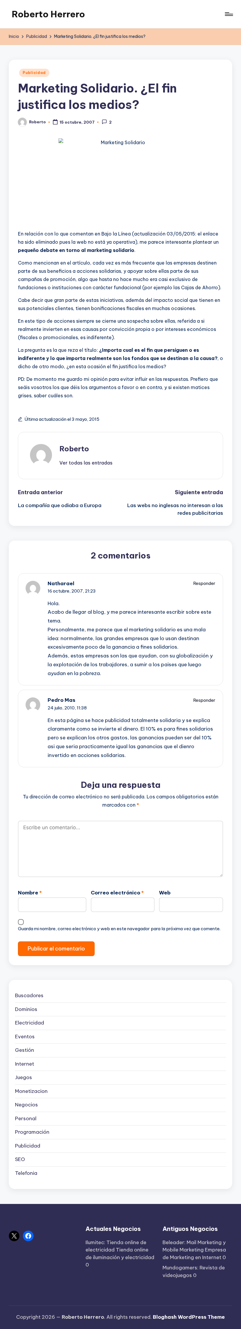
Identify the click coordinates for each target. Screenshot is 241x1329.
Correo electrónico (117, 892)
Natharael (61, 583)
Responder (204, 583)
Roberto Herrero (48, 14)
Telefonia (26, 1173)
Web (164, 892)
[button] (86, 463)
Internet (24, 1064)
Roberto (74, 448)
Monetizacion (31, 1091)
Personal (25, 1118)
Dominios (26, 1009)
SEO (20, 1159)
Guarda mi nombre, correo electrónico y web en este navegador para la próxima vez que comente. (119, 928)
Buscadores (29, 995)
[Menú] (228, 14)
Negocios (26, 1104)
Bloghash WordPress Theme (189, 1317)
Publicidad (34, 72)
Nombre (30, 892)
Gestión (24, 1050)
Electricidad (29, 1023)
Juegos (23, 1077)
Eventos (25, 1036)
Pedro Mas (61, 700)
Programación (32, 1132)
